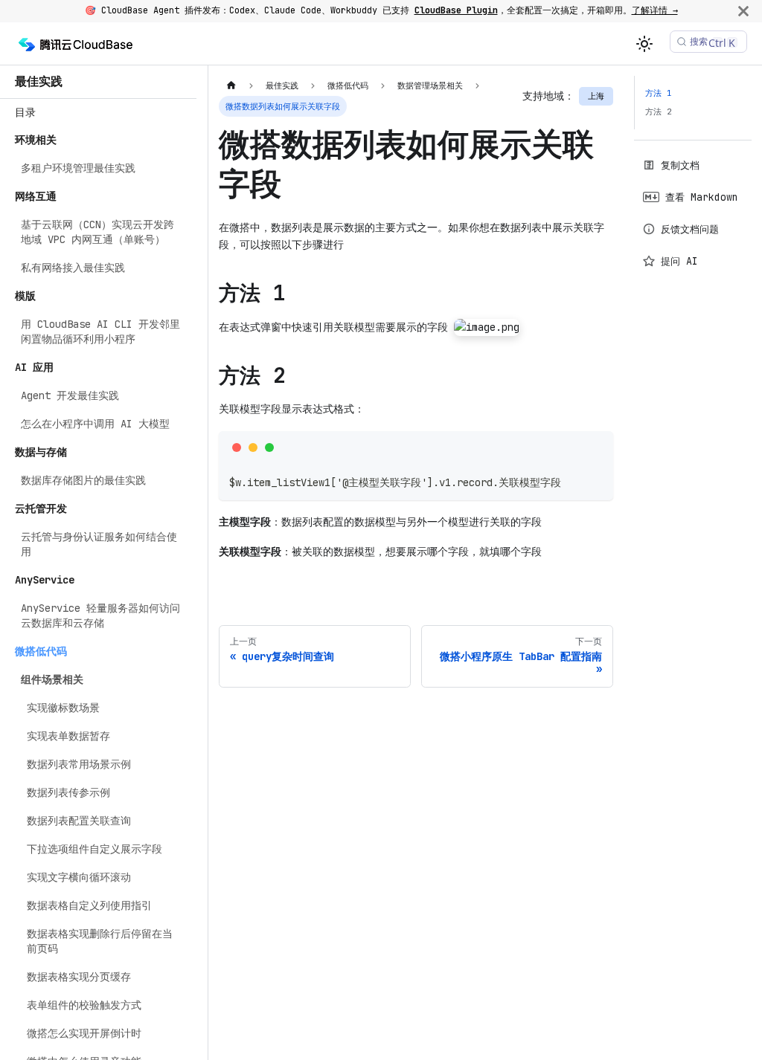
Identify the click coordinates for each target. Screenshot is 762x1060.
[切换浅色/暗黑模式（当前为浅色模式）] (644, 43)
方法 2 (658, 111)
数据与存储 (41, 452)
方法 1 (658, 93)
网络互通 (36, 196)
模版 (25, 296)
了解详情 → (655, 10)
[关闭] (743, 11)
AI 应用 (34, 367)
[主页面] (231, 86)
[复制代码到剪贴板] (597, 447)
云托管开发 (41, 508)
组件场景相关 (52, 679)
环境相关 (36, 139)
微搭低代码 (41, 651)
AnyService (44, 579)
